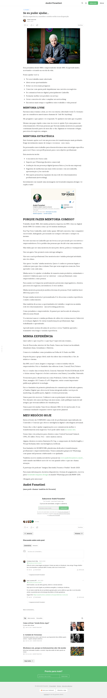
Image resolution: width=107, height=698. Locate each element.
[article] (53, 626)
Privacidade (52, 686)
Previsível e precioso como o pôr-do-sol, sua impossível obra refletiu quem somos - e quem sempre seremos (44, 638)
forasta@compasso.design (37, 475)
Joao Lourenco (31, 580)
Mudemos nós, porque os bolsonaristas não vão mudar (44, 648)
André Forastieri (31, 19)
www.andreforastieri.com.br (72, 458)
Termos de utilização (63, 512)
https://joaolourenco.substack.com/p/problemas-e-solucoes (50, 595)
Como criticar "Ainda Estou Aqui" (36, 623)
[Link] (20, 107)
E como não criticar (28, 625)
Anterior (29, 533)
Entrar (102, 3)
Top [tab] (25, 618)
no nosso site (70, 430)
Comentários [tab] (27, 545)
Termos (59, 686)
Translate (27, 9)
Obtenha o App (61, 690)
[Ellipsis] (83, 561)
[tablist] (31, 545)
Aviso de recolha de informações (62, 513)
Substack (46, 694)
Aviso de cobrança (67, 686)
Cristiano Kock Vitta (32, 561)
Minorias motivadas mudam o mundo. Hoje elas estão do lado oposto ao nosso (44, 651)
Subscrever (93, 3)
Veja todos (27, 661)
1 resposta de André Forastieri (37, 575)
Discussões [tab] (39, 618)
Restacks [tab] (35, 545)
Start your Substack (48, 690)
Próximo (77, 533)
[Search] (82, 3)
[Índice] (2, 349)
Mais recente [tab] (31, 618)
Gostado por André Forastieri (35, 563)
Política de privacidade (54, 515)
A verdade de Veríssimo (32, 635)
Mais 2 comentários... (29, 610)
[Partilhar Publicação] (86, 3)
